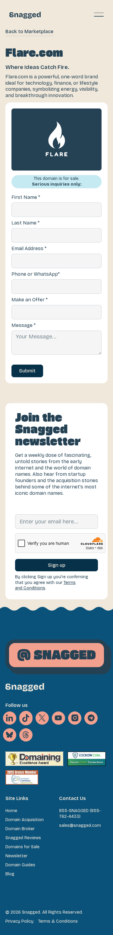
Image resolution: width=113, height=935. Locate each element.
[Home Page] (25, 14)
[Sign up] (56, 565)
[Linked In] (9, 718)
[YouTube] (58, 718)
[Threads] (26, 735)
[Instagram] (74, 718)
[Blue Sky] (9, 735)
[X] (26, 718)
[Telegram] (91, 718)
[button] (99, 14)
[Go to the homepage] (24, 687)
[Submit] (27, 371)
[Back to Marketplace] (29, 32)
